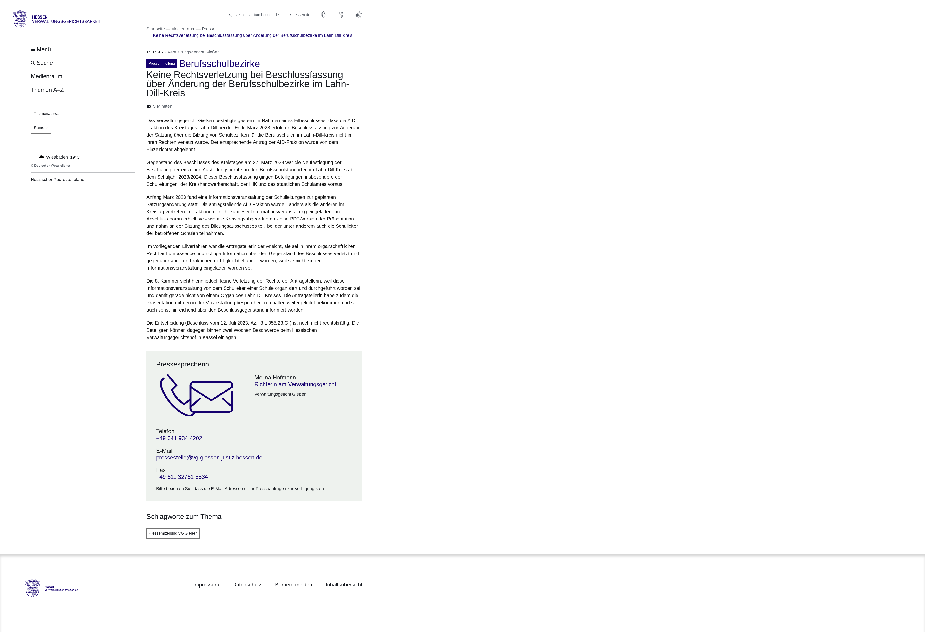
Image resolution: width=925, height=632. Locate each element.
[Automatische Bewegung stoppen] (33, 156)
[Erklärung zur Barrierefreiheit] (358, 14)
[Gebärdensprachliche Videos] (341, 14)
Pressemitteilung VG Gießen (173, 533)
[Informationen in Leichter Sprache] (324, 14)
